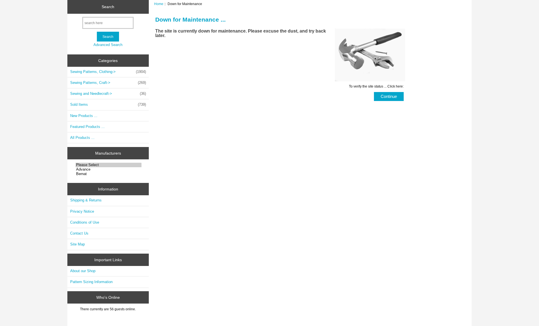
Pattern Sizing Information (91, 282)
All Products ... (82, 138)
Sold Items (108, 104)
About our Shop (82, 271)
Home (158, 4)
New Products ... (83, 116)
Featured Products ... (87, 127)
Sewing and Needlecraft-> (108, 93)
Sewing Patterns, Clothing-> (108, 72)
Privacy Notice (82, 211)
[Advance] (108, 169)
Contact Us (79, 233)
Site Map (77, 244)
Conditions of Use (84, 222)
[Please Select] (108, 165)
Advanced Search (107, 45)
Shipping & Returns (86, 200)
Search (108, 6)
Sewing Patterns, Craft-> (108, 83)
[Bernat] (108, 174)
